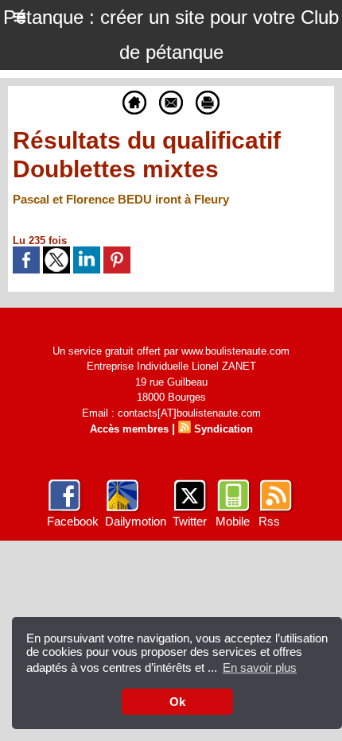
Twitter (190, 521)
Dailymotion (135, 521)
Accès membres (129, 429)
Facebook (73, 521)
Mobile (233, 521)
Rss (269, 521)
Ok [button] (177, 701)
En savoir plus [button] (260, 667)
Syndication (223, 429)
